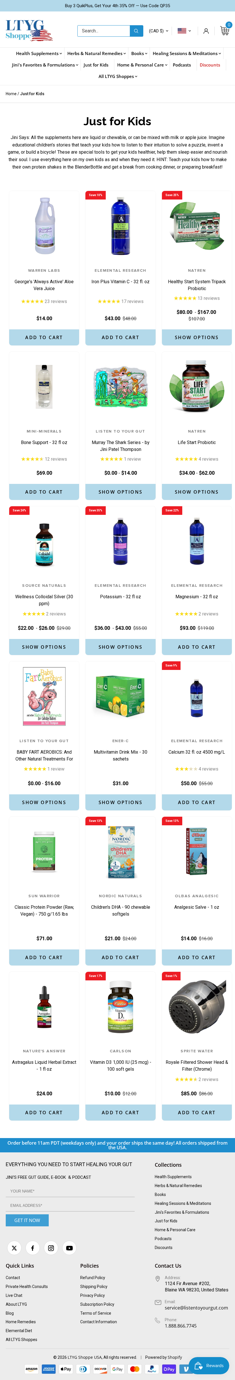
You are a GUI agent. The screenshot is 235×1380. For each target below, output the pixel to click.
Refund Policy (92, 1277)
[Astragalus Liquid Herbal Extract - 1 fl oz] (44, 1007)
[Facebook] (33, 1248)
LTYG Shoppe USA (85, 1357)
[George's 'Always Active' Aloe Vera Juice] (44, 226)
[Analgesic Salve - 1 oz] (197, 852)
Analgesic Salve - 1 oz (196, 902)
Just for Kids (166, 1221)
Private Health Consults (27, 1286)
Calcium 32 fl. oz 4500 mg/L (197, 747)
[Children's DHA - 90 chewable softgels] (120, 852)
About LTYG (16, 1304)
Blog (10, 1313)
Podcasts (163, 1238)
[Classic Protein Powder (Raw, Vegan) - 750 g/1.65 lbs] (44, 852)
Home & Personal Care (175, 1229)
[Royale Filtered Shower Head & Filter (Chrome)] (197, 1007)
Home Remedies (21, 1322)
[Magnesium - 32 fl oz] (197, 541)
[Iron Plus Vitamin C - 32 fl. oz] (120, 226)
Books (160, 1194)
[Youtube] (69, 1248)
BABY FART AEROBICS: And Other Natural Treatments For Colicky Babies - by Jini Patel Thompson (44, 750)
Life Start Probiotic (197, 437)
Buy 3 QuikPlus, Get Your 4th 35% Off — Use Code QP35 (117, 5)
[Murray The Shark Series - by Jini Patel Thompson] (120, 387)
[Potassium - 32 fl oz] (120, 541)
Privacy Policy (92, 1295)
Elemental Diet (19, 1330)
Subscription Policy (97, 1304)
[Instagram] (51, 1248)
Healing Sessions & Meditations (183, 1203)
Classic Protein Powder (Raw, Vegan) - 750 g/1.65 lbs (44, 905)
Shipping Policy (93, 1286)
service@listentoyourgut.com (196, 1308)
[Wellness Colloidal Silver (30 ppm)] (44, 541)
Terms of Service (95, 1313)
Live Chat (14, 1295)
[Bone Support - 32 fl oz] (44, 387)
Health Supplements (173, 1176)
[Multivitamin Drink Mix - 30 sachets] (120, 696)
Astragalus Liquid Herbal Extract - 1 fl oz (44, 1060)
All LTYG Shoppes (21, 1339)
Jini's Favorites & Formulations (182, 1212)
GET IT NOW (27, 1220)
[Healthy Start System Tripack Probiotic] (197, 226)
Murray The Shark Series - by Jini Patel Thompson (121, 440)
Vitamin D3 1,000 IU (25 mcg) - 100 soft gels (120, 1060)
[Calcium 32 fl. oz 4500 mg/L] (197, 696)
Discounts (164, 1247)
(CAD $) (156, 31)
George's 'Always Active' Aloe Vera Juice (44, 280)
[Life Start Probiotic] (197, 387)
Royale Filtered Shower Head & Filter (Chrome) (197, 1060)
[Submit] (136, 31)
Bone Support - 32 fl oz (44, 437)
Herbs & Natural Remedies (178, 1185)
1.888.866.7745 (181, 1326)
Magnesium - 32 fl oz (197, 591)
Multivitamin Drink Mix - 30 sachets (120, 750)
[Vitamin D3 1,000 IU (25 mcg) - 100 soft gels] (120, 1007)
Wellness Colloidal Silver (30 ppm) (44, 595)
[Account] (206, 31)
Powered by (156, 1357)
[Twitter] (14, 1248)
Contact (13, 1277)
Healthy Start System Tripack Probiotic (197, 280)
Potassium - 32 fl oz (120, 591)
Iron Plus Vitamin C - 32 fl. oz (120, 276)
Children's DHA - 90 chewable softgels (120, 905)
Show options (197, 337)
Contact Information (98, 1322)
